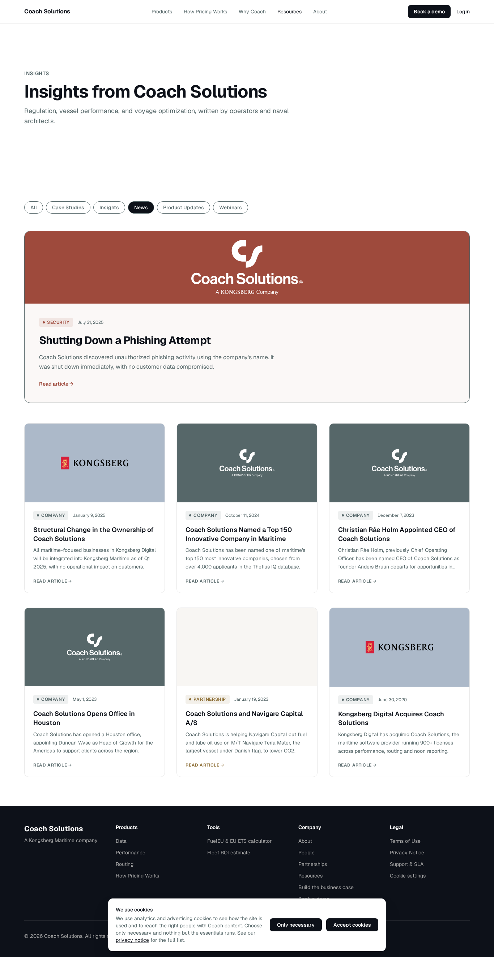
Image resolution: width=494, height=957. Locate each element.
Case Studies (68, 207)
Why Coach (252, 11)
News (141, 207)
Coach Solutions (53, 828)
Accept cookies (352, 925)
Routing (124, 864)
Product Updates (183, 207)
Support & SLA (406, 864)
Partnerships (312, 864)
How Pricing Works (205, 11)
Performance (130, 852)
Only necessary (296, 925)
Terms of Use (405, 841)
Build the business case (326, 887)
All (33, 207)
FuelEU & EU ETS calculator (239, 841)
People (306, 852)
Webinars (230, 207)
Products (162, 11)
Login (463, 11)
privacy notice (132, 940)
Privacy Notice (407, 852)
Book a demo (429, 11)
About (320, 11)
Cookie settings (408, 875)
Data (121, 841)
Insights (109, 207)
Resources (289, 11)
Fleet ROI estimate (228, 852)
